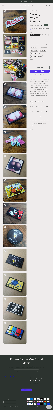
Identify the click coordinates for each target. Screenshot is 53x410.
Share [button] (33, 129)
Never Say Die (34, 53)
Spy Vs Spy (45, 44)
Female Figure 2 (35, 41)
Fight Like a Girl (35, 44)
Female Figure (34, 37)
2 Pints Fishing (9, 406)
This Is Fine (44, 34)
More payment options (39, 74)
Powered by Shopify (16, 406)
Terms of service (37, 406)
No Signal (42, 50)
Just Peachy (34, 50)
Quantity (31, 59)
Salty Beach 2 (44, 47)
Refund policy (23, 406)
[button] (2, 4)
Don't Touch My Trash (36, 56)
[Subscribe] (37, 371)
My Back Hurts (34, 34)
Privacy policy (30, 406)
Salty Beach (34, 47)
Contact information (45, 406)
